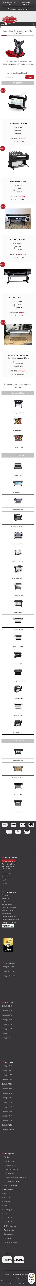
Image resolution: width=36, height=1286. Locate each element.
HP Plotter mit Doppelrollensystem (15, 1177)
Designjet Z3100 (7, 1010)
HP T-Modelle (8, 1218)
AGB (3, 901)
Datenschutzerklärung (9, 907)
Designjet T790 (7, 1084)
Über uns (5, 895)
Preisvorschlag (7, 913)
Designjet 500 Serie (8, 967)
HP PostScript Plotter (11, 1185)
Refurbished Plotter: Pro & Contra (8, 867)
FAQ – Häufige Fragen (9, 864)
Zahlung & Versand (8, 910)
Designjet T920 (7, 1093)
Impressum (5, 898)
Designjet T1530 (7, 1116)
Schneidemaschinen (10, 1242)
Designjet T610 (6, 1070)
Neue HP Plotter (9, 1161)
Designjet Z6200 (7, 1024)
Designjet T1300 (7, 1107)
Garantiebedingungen (9, 916)
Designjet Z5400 (7, 1020)
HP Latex (7, 1214)
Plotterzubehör (7, 874)
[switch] (31, 1282)
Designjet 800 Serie (8, 971)
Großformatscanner (10, 1226)
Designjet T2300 (7, 1125)
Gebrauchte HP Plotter (11, 1165)
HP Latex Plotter (9, 1189)
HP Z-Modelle (8, 1222)
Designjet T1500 (7, 1111)
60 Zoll (6, 1206)
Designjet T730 (7, 1075)
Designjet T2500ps (8, 1129)
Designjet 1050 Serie (8, 976)
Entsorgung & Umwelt (9, 923)
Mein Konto (5, 880)
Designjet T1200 (7, 1102)
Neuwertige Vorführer (11, 1169)
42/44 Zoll (7, 1202)
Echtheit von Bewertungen (10, 919)
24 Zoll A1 (7, 1193)
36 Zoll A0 (7, 1197)
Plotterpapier (8, 1238)
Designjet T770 (7, 1079)
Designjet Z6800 (7, 1029)
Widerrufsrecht (7, 904)
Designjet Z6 (6, 1033)
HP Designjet (8, 1210)
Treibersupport (7, 877)
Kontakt (4, 883)
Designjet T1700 (7, 1120)
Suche (29, 77)
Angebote (7, 1157)
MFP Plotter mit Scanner (12, 1181)
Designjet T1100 (7, 1098)
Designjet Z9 (6, 1038)
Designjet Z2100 (7, 1006)
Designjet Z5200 (7, 1015)
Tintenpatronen (9, 1234)
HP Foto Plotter (9, 1173)
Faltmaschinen (9, 1230)
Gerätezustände (7, 871)
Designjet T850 (7, 1088)
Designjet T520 (7, 1066)
